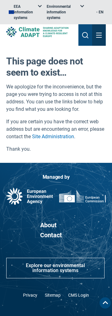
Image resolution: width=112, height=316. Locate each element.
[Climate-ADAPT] (39, 32)
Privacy (30, 295)
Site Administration (53, 136)
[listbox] (25, 12)
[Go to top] (105, 303)
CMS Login (78, 295)
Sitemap (53, 295)
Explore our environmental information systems (55, 267)
